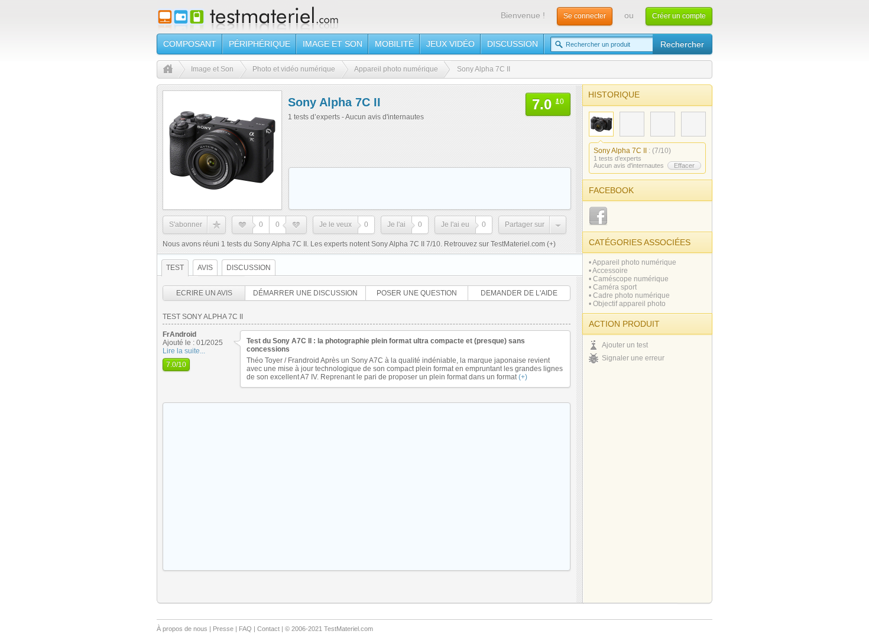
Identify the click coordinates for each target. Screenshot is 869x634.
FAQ (245, 628)
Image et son (332, 43)
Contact (268, 628)
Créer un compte (679, 16)
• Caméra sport (613, 287)
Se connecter (584, 16)
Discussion (512, 43)
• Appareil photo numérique (632, 262)
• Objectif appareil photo (627, 304)
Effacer (684, 165)
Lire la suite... (184, 351)
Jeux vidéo (450, 43)
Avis (205, 268)
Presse (223, 628)
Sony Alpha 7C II (620, 151)
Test (175, 268)
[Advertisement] (429, 188)
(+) (550, 244)
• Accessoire (608, 270)
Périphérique (259, 43)
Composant (189, 43)
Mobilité (394, 43)
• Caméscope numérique (629, 279)
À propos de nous (182, 628)
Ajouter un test (625, 345)
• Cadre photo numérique (629, 295)
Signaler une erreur (633, 358)
